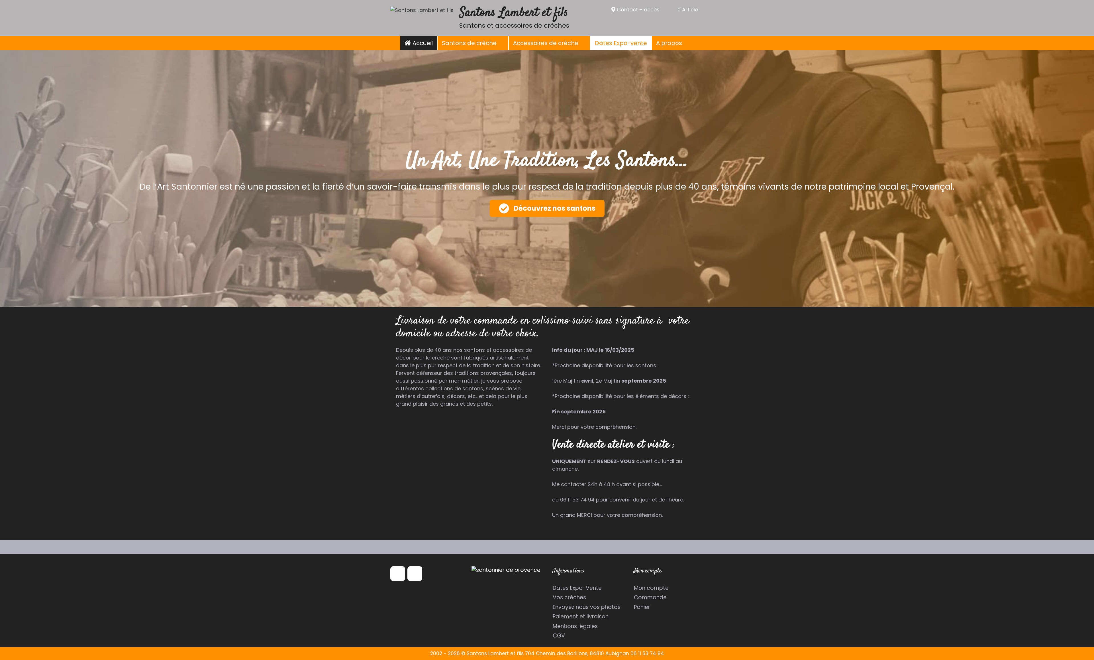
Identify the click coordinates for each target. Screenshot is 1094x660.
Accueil (422, 43)
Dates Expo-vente (621, 43)
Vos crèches (569, 597)
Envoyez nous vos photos (587, 607)
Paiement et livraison (581, 616)
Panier (642, 607)
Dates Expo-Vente (577, 588)
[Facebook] (397, 573)
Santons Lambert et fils (513, 13)
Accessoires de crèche (545, 43)
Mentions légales (575, 626)
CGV (559, 635)
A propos (669, 43)
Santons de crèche (469, 43)
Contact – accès (637, 9)
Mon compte (651, 588)
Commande (650, 597)
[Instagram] (414, 573)
